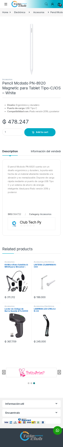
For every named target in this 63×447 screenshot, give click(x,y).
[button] (29, 383)
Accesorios (38, 12)
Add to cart (42, 132)
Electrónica (19, 12)
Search (46, 4)
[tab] (10, 152)
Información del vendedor (47, 151)
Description (10, 151)
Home (5, 12)
